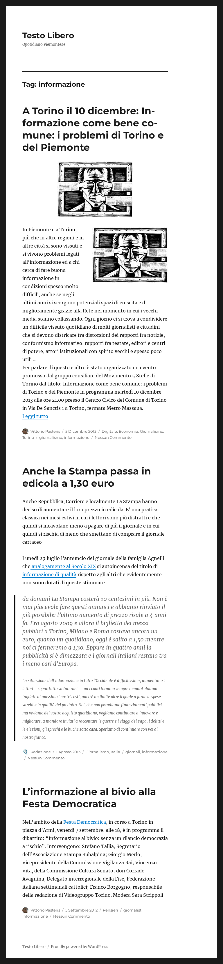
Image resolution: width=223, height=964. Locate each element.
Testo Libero (48, 35)
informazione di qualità (49, 574)
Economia (128, 431)
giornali (132, 752)
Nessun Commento (113, 437)
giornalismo (50, 437)
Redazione (40, 752)
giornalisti (133, 910)
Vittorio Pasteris (45, 431)
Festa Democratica (84, 822)
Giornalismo (151, 431)
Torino (28, 437)
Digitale (109, 431)
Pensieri (110, 910)
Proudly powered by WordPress (79, 946)
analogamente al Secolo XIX (63, 566)
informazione (76, 437)
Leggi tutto (35, 416)
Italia (115, 752)
